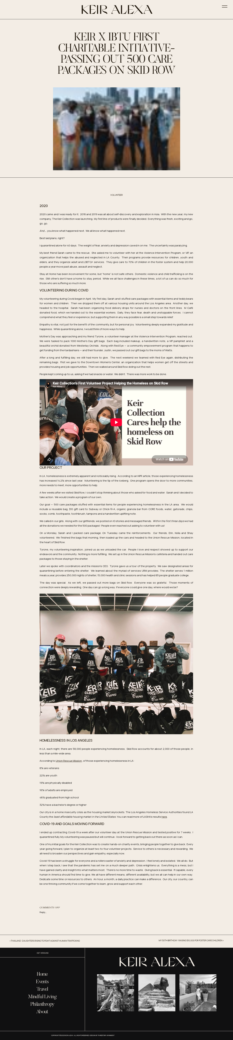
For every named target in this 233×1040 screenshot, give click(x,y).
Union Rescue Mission (69, 761)
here (164, 817)
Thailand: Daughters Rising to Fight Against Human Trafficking (45, 940)
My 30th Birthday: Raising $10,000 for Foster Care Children (190, 940)
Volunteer (116, 194)
